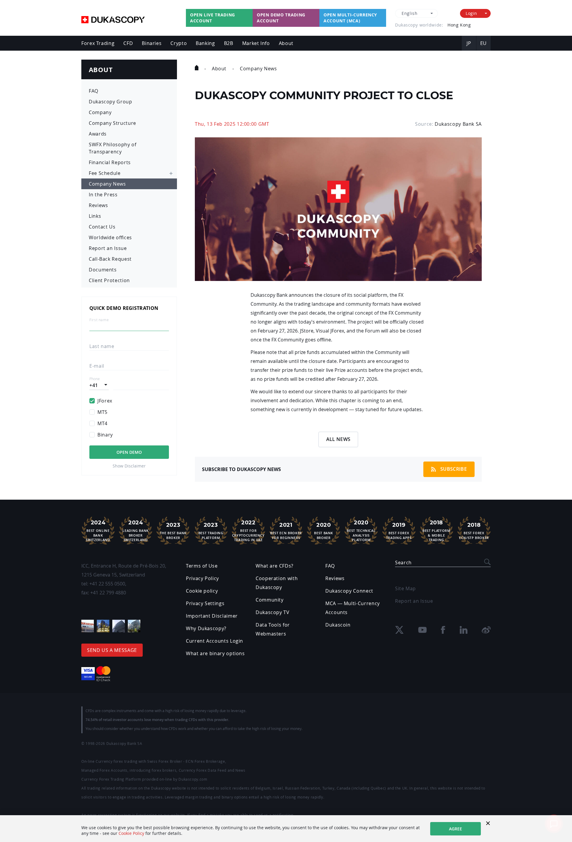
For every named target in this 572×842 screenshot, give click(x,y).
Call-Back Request (110, 259)
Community (270, 599)
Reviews (98, 205)
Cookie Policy (131, 833)
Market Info (256, 43)
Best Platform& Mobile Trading (436, 530)
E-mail (96, 366)
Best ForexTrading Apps (399, 531)
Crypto (178, 43)
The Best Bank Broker (173, 531)
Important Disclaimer (212, 616)
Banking (205, 43)
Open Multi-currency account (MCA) (350, 18)
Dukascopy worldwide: (419, 25)
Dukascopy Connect (349, 591)
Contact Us (102, 226)
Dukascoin (338, 625)
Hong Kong (459, 25)
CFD (128, 43)
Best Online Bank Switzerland (98, 530)
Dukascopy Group (110, 101)
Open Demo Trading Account (281, 18)
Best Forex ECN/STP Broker (474, 531)
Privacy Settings (205, 603)
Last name (101, 346)
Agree (455, 829)
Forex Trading (97, 43)
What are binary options (215, 653)
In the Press (103, 194)
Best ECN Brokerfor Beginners (286, 531)
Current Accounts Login (214, 641)
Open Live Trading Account (212, 18)
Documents (103, 269)
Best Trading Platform (210, 531)
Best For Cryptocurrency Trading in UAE (248, 530)
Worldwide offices (110, 237)
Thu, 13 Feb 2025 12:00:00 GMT (232, 124)
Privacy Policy (202, 578)
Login (471, 13)
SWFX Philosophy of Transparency (112, 148)
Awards (98, 134)
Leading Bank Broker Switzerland (135, 530)
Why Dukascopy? (206, 628)
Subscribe (453, 469)
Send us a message (112, 650)
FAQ (93, 91)
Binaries (151, 43)
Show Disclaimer (129, 466)
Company (100, 112)
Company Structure (112, 123)
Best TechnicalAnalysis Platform (361, 530)
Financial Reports (110, 162)
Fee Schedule (105, 173)
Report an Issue (108, 248)
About (286, 43)
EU (483, 43)
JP (469, 43)
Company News (107, 184)
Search (403, 562)
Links (95, 216)
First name (99, 319)
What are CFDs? (274, 566)
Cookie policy (202, 591)
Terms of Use (202, 566)
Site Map (405, 588)
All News (338, 439)
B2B (228, 43)
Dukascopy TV (273, 612)
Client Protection (109, 280)
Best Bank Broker (323, 531)
